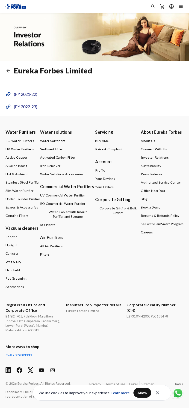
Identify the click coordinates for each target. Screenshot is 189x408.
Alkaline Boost (16, 166)
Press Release (151, 174)
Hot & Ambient (17, 174)
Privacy (95, 384)
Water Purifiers (21, 132)
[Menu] (180, 6)
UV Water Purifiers (20, 149)
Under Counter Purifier (23, 199)
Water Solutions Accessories (62, 174)
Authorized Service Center (161, 182)
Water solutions (56, 132)
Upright (11, 245)
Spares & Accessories (22, 207)
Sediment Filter (51, 149)
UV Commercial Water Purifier (62, 195)
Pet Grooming (16, 278)
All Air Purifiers (51, 246)
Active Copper (16, 157)
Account (103, 161)
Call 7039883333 (19, 355)
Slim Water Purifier (19, 191)
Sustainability (151, 166)
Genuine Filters (17, 216)
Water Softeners (52, 141)
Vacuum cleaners (22, 228)
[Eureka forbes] (16, 6)
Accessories (15, 287)
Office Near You (153, 191)
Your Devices (105, 179)
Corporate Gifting (112, 199)
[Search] (153, 6)
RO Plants (48, 225)
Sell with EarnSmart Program (162, 224)
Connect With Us (154, 149)
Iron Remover (50, 166)
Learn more (120, 392)
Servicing (104, 132)
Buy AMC (102, 141)
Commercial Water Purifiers (67, 186)
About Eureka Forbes (161, 132)
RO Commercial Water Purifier (62, 204)
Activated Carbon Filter (57, 157)
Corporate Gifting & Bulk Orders (118, 210)
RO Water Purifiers (20, 141)
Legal (133, 384)
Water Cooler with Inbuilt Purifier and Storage (68, 214)
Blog (144, 199)
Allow (142, 392)
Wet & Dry (13, 262)
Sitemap (148, 384)
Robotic (11, 237)
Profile (100, 170)
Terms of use (115, 384)
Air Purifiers (52, 237)
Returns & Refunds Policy (160, 216)
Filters (45, 254)
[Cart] (162, 6)
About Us (148, 141)
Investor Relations (155, 157)
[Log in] (171, 6)
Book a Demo (150, 207)
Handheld (13, 270)
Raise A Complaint (109, 149)
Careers (147, 232)
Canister (12, 253)
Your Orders (104, 187)
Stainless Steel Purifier (23, 182)
